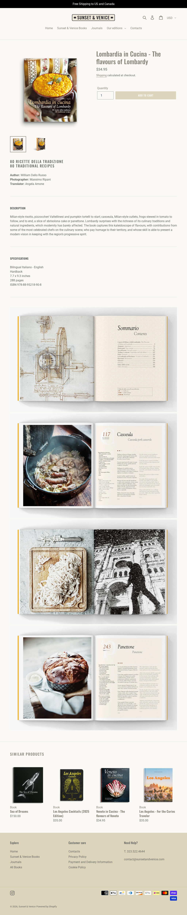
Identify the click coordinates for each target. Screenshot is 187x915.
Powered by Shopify (46, 906)
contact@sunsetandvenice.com (144, 859)
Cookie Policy (77, 867)
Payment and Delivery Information (90, 862)
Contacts (74, 851)
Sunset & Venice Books (25, 856)
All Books (16, 867)
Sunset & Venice (27, 906)
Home (14, 851)
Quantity (102, 88)
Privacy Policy (77, 856)
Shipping (101, 75)
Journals (15, 862)
